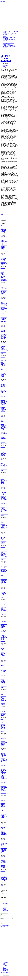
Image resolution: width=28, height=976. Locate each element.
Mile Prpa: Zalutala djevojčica (6, 58)
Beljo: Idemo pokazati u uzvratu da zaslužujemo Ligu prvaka (4, 569)
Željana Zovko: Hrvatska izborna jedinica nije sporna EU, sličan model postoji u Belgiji (4, 425)
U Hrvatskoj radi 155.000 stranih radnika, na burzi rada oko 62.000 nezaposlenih (4, 496)
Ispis (4, 66)
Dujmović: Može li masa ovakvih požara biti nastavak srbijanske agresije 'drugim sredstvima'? (4, 774)
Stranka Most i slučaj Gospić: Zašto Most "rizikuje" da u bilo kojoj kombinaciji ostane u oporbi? (4, 848)
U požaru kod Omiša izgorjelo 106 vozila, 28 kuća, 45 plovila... (4, 624)
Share (2, 214)
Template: (3, 972)
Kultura (4, 905)
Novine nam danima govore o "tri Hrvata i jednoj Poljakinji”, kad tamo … (4, 481)
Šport (2, 380)
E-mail (4, 67)
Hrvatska (3, 236)
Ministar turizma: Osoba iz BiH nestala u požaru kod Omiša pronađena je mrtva (4, 683)
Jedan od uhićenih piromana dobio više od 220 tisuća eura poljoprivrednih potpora (4, 511)
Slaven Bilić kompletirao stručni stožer (3, 375)
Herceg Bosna (4, 313)
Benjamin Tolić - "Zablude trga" (10, 33)
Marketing (5, 911)
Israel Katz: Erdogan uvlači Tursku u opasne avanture (4, 453)
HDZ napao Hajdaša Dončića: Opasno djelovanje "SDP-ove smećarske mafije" (3, 388)
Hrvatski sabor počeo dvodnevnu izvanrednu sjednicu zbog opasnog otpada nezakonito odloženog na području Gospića (4, 406)
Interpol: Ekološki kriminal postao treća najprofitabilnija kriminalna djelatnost (4, 350)
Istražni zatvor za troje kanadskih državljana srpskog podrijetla (3, 229)
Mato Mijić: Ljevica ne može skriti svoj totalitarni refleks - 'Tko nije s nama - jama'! (4, 757)
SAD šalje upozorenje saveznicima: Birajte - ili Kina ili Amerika (4, 638)
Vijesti (4, 904)
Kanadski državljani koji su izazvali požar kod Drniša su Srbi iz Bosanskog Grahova (4, 334)
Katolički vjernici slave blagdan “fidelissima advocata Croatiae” (4, 803)
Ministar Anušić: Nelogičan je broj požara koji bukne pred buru (4, 668)
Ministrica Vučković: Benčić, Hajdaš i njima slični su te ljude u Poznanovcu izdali (4, 831)
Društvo (5, 907)
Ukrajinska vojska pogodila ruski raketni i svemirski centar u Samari (4, 742)
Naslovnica (5, 903)
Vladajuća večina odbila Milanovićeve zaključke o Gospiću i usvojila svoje (4, 291)
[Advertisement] (14, 16)
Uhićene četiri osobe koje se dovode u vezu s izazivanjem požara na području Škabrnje (3, 699)
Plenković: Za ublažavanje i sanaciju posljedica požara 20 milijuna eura (4, 440)
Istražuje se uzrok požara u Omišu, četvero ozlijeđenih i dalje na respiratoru (4, 790)
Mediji (2, 474)
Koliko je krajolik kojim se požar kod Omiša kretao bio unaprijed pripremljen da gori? (4, 878)
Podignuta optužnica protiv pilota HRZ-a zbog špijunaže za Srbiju (4, 261)
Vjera (2, 810)
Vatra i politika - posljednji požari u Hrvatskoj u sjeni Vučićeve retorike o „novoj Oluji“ (4, 653)
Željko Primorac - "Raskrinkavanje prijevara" (9, 45)
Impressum (5, 910)
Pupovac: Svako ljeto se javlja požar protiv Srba (3, 595)
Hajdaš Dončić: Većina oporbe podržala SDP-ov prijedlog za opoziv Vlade (4, 276)
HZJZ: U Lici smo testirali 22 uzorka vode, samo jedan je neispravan (4, 582)
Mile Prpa (5, 65)
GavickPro (7, 972)
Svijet (2, 254)
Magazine (3, 1)
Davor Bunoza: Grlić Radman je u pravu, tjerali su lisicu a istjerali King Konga (4, 306)
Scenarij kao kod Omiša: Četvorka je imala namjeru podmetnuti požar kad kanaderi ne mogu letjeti (4, 609)
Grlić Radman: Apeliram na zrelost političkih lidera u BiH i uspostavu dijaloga (4, 727)
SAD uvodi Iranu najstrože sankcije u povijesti (3, 363)
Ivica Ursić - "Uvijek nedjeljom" (10, 41)
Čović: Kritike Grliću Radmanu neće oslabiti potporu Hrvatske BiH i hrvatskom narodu (4, 555)
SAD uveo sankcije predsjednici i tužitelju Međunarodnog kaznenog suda (4, 526)
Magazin (5, 908)
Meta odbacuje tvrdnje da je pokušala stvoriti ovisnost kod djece (4, 467)
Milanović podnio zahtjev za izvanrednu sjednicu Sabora (3, 540)
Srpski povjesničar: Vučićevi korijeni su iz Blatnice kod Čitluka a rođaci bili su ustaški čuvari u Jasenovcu (4, 245)
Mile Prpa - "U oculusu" (8, 43)
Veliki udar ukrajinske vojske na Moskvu (3, 713)
